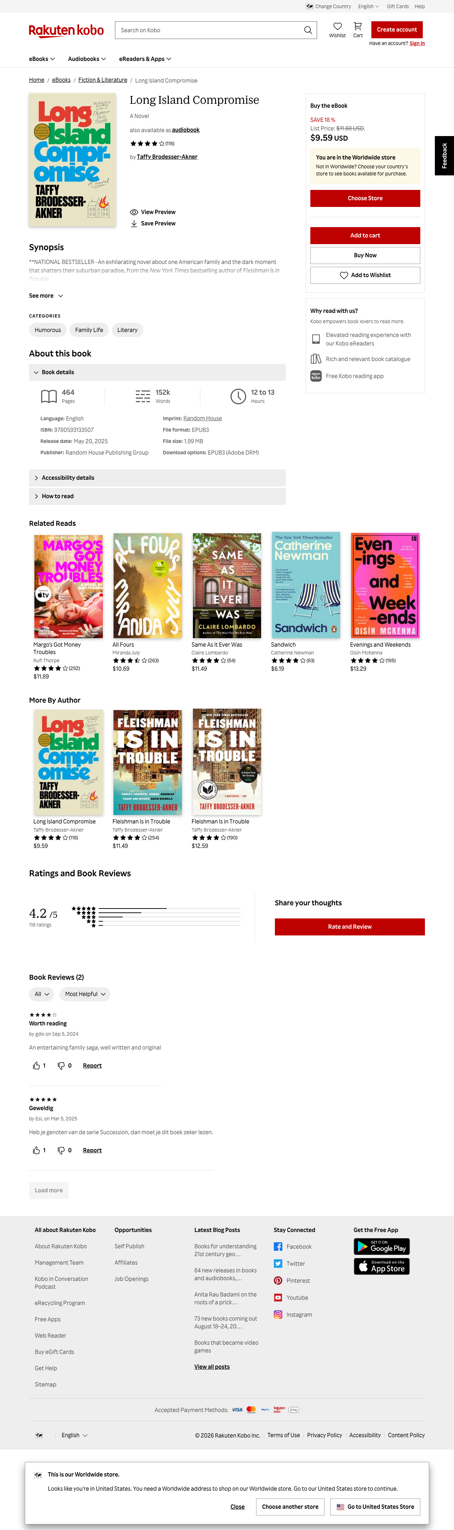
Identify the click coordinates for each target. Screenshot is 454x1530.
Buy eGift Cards (54, 1351)
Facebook (299, 1246)
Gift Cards (398, 6)
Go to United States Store (381, 1506)
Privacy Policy (324, 1435)
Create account (397, 29)
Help (420, 6)
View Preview (158, 211)
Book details (58, 372)
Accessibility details (68, 477)
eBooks (61, 79)
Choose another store (290, 1506)
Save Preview (158, 223)
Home (36, 79)
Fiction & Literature (102, 79)
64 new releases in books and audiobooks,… (225, 1274)
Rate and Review (350, 926)
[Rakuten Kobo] (66, 31)
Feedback (444, 156)
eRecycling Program (60, 1302)
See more (41, 295)
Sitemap (45, 1384)
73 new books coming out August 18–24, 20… (225, 1322)
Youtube (297, 1297)
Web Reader (50, 1335)
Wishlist (337, 35)
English (70, 1435)
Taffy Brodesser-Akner (167, 156)
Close (238, 1506)
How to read (58, 496)
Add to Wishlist (371, 275)
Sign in (417, 43)
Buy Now (365, 255)
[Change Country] (39, 1435)
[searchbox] (210, 30)
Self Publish (129, 1246)
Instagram (299, 1314)
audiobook (186, 129)
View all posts (212, 1366)
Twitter (296, 1263)
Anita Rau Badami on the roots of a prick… (225, 1298)
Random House (202, 418)
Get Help (46, 1368)
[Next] (414, 605)
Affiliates (126, 1262)
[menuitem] (42, 58)
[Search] (308, 30)
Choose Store (365, 198)
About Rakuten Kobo (61, 1246)
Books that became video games (226, 1346)
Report (92, 1065)
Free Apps (48, 1319)
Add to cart (365, 235)
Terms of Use (283, 1435)
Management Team (59, 1262)
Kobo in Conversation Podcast (61, 1282)
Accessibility (365, 1435)
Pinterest (298, 1280)
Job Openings (132, 1278)
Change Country (333, 6)
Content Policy (406, 1435)
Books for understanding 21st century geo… (225, 1250)
